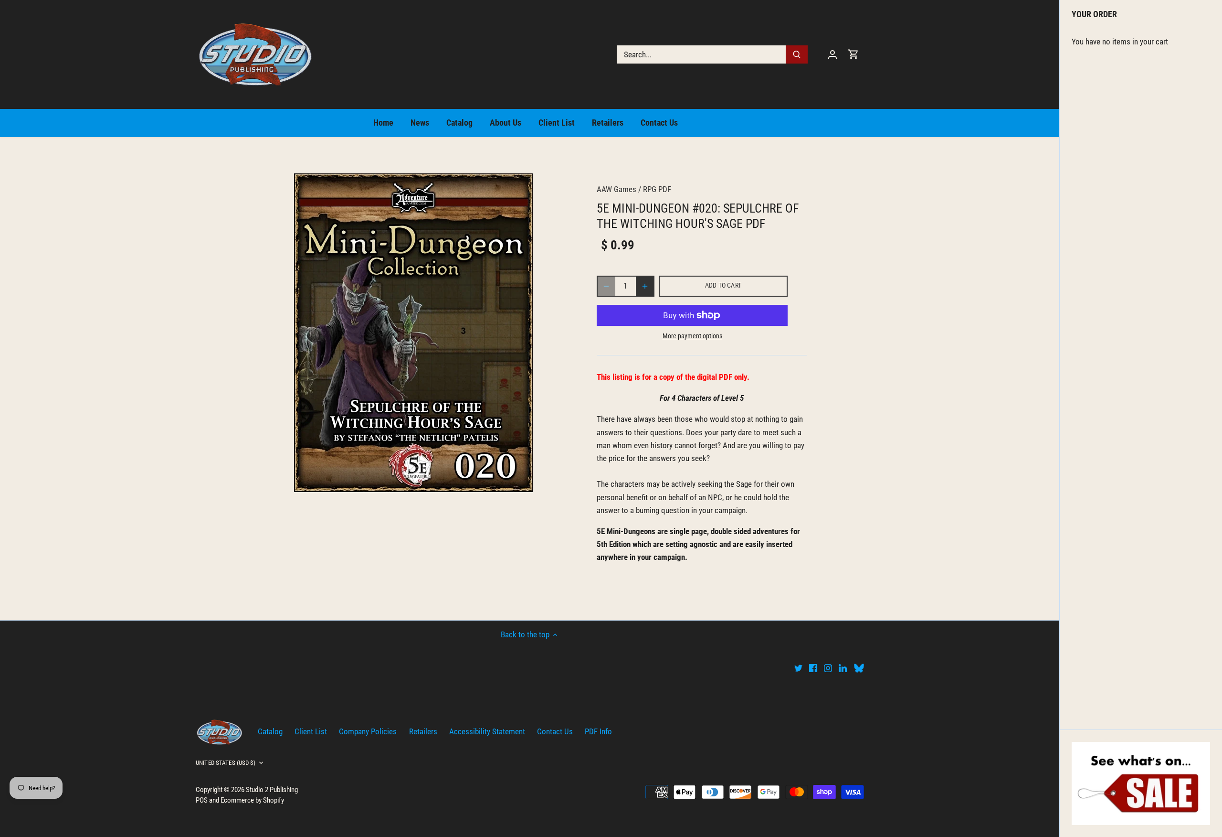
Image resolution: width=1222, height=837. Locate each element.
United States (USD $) (225, 762)
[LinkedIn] (843, 668)
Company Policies (368, 731)
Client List (311, 731)
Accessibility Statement (487, 731)
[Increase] (645, 286)
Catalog (270, 731)
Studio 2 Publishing (272, 789)
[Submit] (797, 54)
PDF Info (598, 731)
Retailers (423, 731)
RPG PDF (657, 189)
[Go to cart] (853, 54)
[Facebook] (813, 668)
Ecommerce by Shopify (252, 800)
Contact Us (555, 731)
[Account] (832, 54)
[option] (413, 332)
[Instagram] (828, 668)
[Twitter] (798, 668)
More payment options (692, 336)
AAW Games (616, 189)
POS (202, 800)
